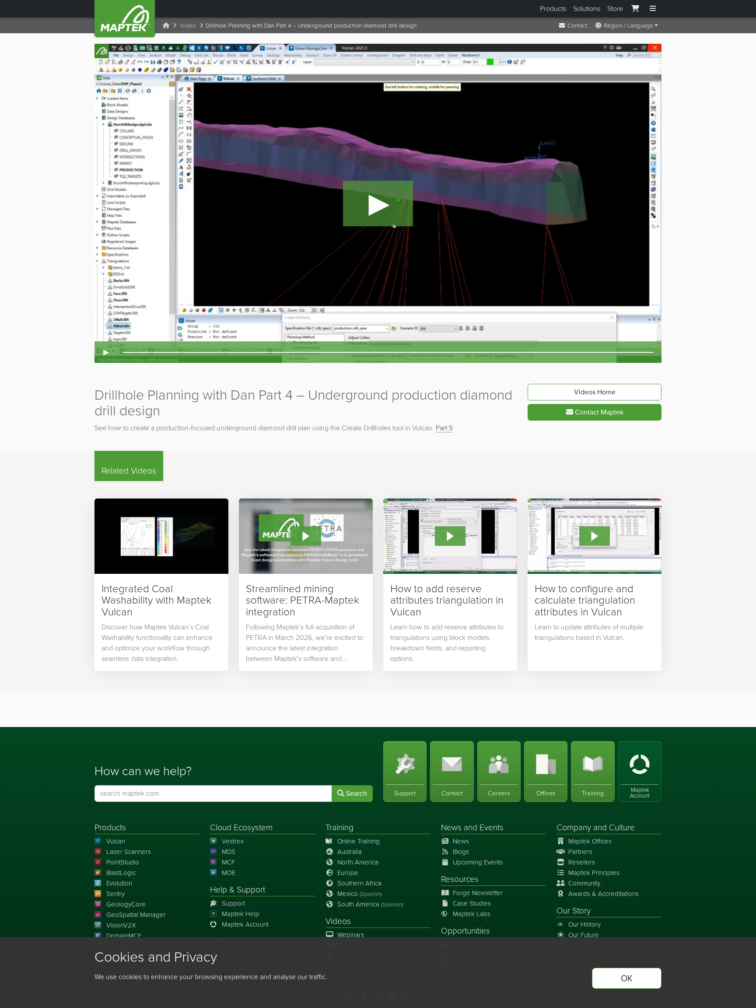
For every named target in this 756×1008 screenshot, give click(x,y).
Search (355, 793)
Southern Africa (359, 883)
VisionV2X (121, 925)
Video (188, 25)
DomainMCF (123, 936)
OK (627, 978)
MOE (228, 873)
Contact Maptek (598, 412)
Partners (580, 852)
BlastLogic (121, 873)
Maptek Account (245, 924)
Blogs (461, 852)
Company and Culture (595, 827)
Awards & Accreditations (603, 894)
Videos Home (595, 392)
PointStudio (122, 862)
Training (340, 827)
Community (584, 883)
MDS (228, 852)
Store (615, 9)
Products (553, 9)
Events (492, 827)
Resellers (581, 862)
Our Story (573, 910)
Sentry (115, 894)
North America (357, 862)
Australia (349, 852)
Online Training (358, 841)
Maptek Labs (471, 914)
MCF (228, 862)
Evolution (119, 883)
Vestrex (233, 841)
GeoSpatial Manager (136, 915)
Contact (577, 25)
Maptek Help (240, 914)
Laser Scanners (128, 852)
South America (370, 904)
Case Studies (472, 903)
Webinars (350, 935)
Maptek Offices (590, 841)
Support (233, 903)
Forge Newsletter (478, 893)
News (451, 827)
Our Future (583, 935)
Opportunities (465, 930)
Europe (347, 873)
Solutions (586, 9)
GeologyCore (126, 904)
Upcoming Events (478, 862)
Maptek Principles (594, 873)
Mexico (359, 894)
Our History (584, 924)
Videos (338, 921)
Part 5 (444, 428)
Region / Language (627, 25)
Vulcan (115, 841)
